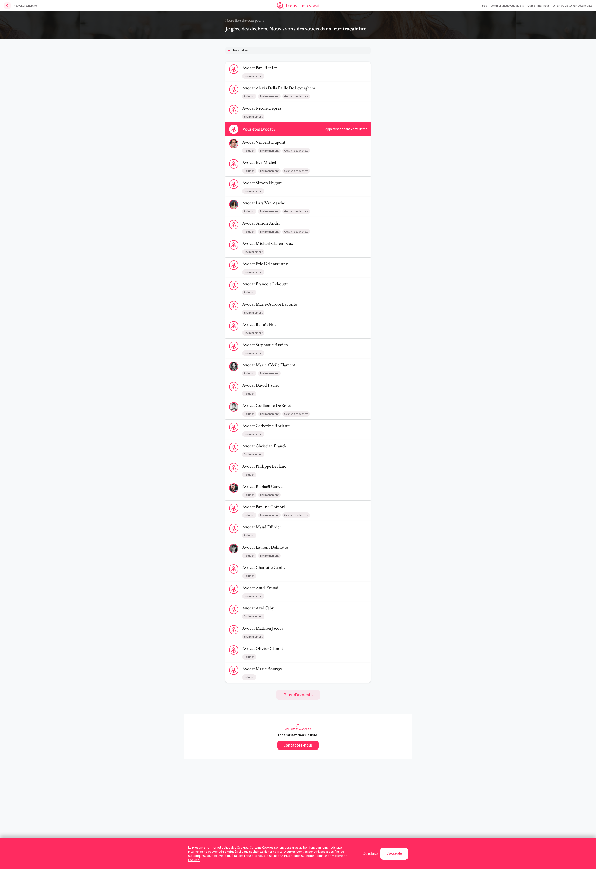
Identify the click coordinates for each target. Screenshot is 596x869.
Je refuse (370, 853)
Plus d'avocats (298, 695)
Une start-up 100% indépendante (572, 5)
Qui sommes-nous (538, 5)
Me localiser (240, 50)
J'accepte (394, 853)
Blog (484, 5)
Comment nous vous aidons (507, 5)
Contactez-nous (298, 745)
